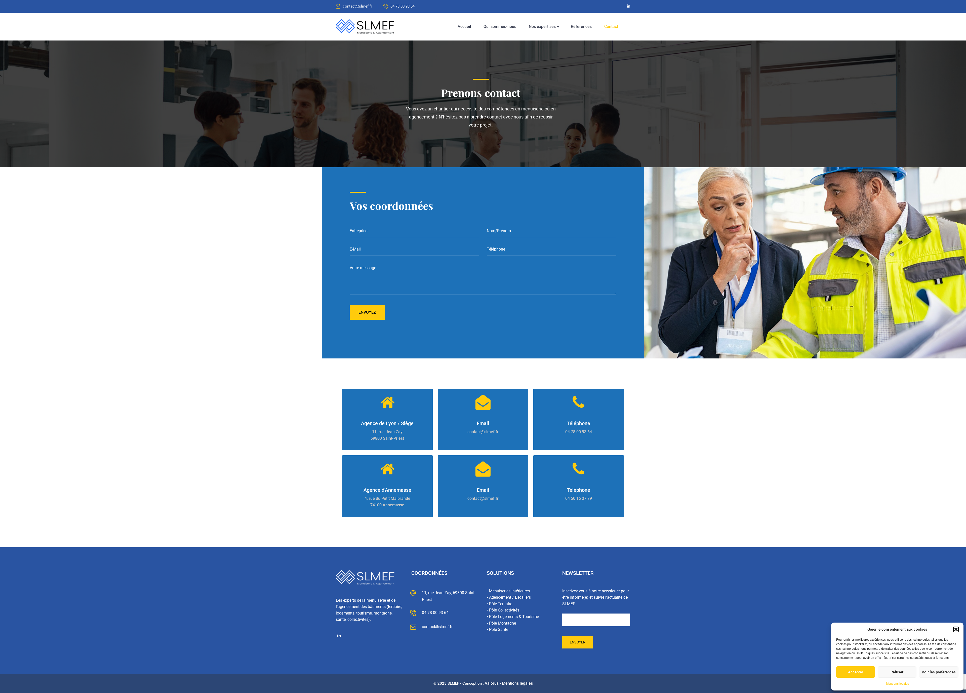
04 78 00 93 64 (402, 6)
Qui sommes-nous (500, 26)
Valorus (492, 683)
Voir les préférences (939, 672)
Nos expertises (542, 26)
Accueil (464, 26)
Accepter (855, 672)
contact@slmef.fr (357, 6)
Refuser (897, 672)
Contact (611, 26)
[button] (955, 629)
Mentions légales (897, 683)
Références (581, 26)
